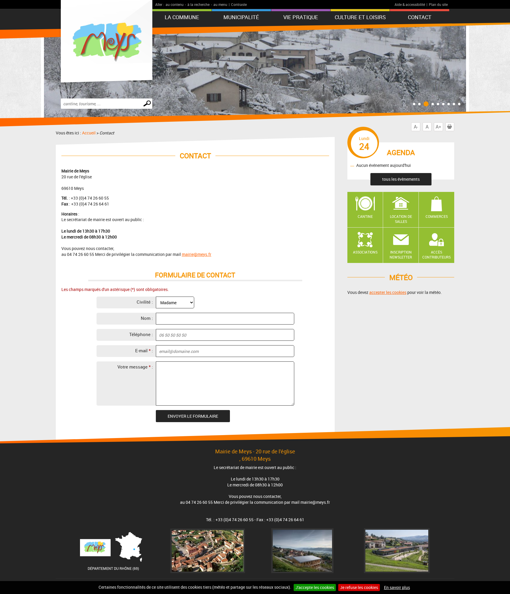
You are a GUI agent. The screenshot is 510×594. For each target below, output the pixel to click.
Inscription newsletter (401, 254)
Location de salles (401, 219)
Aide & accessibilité (410, 4)
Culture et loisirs (360, 17)
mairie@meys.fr (196, 254)
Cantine (365, 216)
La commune (182, 17)
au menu (220, 4)
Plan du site (438, 4)
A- (416, 127)
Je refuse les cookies (359, 587)
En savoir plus (397, 587)
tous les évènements (401, 179)
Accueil (89, 133)
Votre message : (135, 367)
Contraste (239, 4)
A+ (438, 127)
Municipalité (241, 17)
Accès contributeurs (436, 254)
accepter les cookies (387, 292)
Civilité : (145, 302)
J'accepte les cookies (314, 587)
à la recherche (198, 4)
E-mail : (144, 350)
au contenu (175, 4)
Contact (419, 17)
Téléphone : (141, 334)
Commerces (437, 216)
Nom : (147, 318)
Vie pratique (300, 17)
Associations (365, 252)
